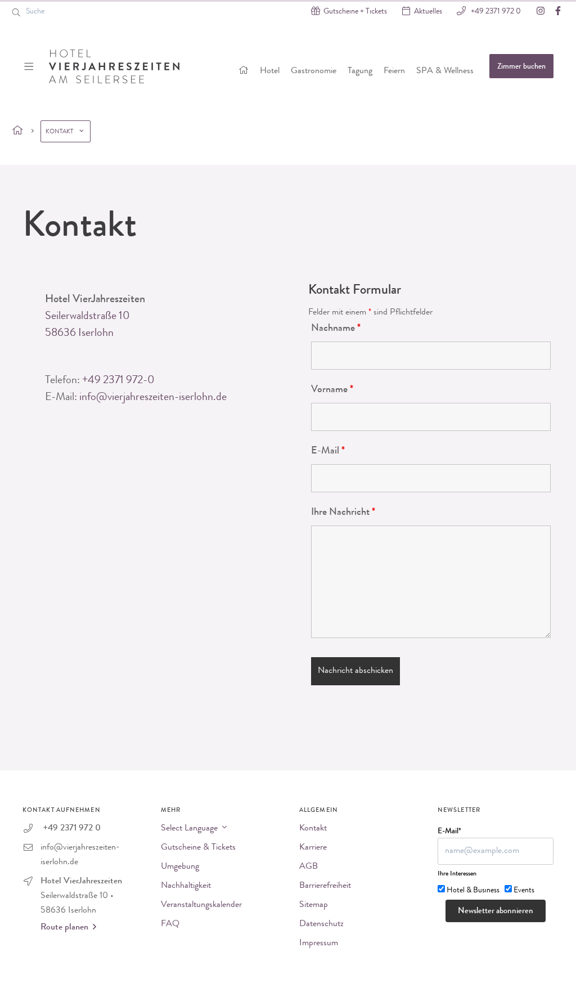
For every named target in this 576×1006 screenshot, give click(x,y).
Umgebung (180, 867)
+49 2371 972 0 (495, 12)
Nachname (336, 329)
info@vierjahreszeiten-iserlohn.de (153, 397)
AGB (308, 867)
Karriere (313, 847)
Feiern (394, 71)
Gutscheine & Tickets (198, 847)
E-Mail (328, 451)
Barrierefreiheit (325, 886)
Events (524, 891)
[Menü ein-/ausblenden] (30, 66)
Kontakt (313, 828)
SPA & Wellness (445, 71)
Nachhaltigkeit (186, 886)
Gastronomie (313, 71)
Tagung (360, 71)
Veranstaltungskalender (201, 905)
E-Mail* (449, 832)
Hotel (270, 71)
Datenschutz (321, 924)
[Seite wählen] (17, 131)
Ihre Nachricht (343, 513)
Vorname (332, 390)
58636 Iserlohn (79, 333)
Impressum (318, 943)
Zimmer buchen (521, 67)
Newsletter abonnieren (495, 912)
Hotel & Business (473, 891)
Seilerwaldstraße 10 (87, 316)
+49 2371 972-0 (118, 381)
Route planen (64, 927)
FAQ (170, 924)
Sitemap (313, 905)
